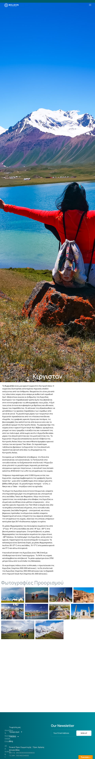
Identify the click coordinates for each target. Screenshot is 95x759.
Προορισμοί (14, 732)
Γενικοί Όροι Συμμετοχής (20, 747)
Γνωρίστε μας (15, 727)
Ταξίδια (12, 736)
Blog (11, 741)
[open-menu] (90, 5)
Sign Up (84, 733)
